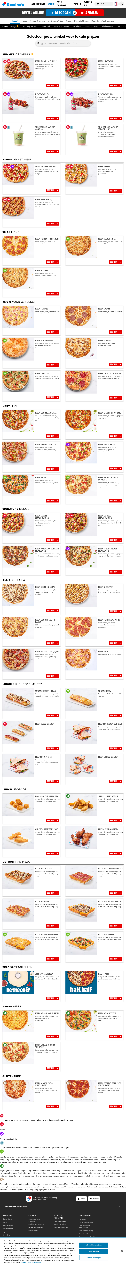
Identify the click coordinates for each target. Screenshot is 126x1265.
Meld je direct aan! (60, 1221)
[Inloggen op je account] (121, 3)
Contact (32, 1216)
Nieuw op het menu (30, 26)
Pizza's (15, 21)
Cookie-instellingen (94, 1258)
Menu (51, 3)
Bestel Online (7, 1219)
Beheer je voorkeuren (35, 1227)
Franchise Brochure (60, 1224)
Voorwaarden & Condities (87, 1237)
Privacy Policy (36, 1262)
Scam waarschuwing (86, 1231)
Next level (77, 26)
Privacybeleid (83, 1234)
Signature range (91, 26)
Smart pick (46, 26)
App (4, 1232)
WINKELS (77, 3)
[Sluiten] (122, 1251)
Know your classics (61, 26)
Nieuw (24, 21)
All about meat (107, 26)
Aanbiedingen (108, 21)
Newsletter (7, 1235)
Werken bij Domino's (86, 1222)
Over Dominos (61, 4)
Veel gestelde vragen (61, 1227)
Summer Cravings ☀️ (10, 26)
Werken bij (88, 4)
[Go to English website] (116, 3)
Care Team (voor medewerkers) (84, 1226)
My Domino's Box (55, 21)
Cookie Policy (26, 1262)
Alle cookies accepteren (94, 1245)
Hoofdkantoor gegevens (36, 1224)
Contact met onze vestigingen (34, 1220)
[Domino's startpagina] (13, 4)
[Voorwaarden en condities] (119, 1206)
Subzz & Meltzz (37, 21)
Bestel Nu (50, 85)
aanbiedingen (38, 3)
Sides (68, 21)
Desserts (95, 21)
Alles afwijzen (94, 1251)
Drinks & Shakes (81, 21)
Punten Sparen (8, 1229)
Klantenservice (33, 1231)
